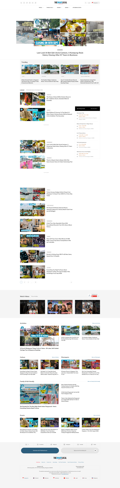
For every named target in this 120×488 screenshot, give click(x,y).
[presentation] (93, 295)
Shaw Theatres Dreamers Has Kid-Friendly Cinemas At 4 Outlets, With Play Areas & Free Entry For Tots (70, 386)
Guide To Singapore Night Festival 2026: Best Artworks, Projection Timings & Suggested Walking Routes (70, 431)
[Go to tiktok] (35, 3)
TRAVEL (40, 7)
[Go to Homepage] (60, 2)
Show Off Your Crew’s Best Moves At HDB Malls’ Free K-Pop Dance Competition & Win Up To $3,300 (58, 240)
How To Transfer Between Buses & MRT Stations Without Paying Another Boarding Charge (69, 81)
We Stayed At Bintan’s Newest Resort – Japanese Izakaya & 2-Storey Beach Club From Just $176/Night (59, 209)
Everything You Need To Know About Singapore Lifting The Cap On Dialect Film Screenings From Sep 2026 (58, 271)
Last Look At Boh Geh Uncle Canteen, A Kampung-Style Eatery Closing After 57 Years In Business (59, 146)
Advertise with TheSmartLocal (40, 450)
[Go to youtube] (33, 3)
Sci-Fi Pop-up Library (81, 133)
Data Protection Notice (72, 462)
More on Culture (55, 357)
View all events (94, 108)
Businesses (49, 142)
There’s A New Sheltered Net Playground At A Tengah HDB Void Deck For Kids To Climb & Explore (70, 400)
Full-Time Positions (62, 462)
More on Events (97, 415)
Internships (55, 462)
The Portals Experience (81, 142)
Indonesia (49, 157)
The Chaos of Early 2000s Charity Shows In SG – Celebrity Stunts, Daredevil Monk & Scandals (58, 98)
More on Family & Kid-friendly (94, 381)
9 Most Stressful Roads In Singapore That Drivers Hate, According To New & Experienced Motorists (30, 81)
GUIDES (66, 7)
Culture (48, 267)
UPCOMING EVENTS (77, 7)
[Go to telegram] (27, 3)
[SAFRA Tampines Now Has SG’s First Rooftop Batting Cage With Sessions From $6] (70, 330)
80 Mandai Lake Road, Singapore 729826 (86, 128)
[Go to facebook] (24, 3)
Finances (49, 252)
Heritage (60, 49)
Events (48, 110)
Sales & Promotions (85, 76)
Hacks (62, 76)
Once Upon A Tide (80, 113)
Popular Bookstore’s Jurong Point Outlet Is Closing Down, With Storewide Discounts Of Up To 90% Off (89, 81)
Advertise (38, 462)
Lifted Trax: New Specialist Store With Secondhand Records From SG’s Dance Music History (59, 224)
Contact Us (49, 462)
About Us (43, 462)
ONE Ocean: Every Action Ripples (83, 151)
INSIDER (59, 7)
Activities (44, 76)
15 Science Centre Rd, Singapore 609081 (86, 156)
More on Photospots (96, 357)
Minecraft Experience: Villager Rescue (85, 123)
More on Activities (96, 323)
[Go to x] (21, 3)
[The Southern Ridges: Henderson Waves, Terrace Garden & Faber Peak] (50, 69)
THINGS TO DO (49, 7)
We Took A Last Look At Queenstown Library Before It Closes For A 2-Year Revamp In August (60, 54)
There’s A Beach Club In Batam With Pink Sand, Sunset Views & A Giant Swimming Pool (59, 161)
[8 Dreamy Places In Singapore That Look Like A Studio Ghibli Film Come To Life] (70, 364)
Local (23, 76)
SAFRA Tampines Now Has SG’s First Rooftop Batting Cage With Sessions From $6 (70, 339)
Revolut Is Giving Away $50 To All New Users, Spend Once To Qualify (59, 255)
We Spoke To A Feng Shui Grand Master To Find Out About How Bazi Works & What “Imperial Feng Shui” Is (49, 373)
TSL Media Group (65, 474)
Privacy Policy (81, 462)
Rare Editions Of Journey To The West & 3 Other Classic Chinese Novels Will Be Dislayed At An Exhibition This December (59, 114)
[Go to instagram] (30, 3)
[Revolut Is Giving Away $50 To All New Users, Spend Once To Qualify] (32, 256)
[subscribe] (95, 450)
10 (35, 282)
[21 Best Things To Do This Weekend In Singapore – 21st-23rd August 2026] (91, 422)
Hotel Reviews (50, 205)
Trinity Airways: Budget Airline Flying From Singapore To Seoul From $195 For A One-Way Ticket (59, 193)
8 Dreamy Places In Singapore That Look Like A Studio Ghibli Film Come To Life (69, 373)
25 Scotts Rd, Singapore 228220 (84, 147)
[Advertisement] (46, 131)
